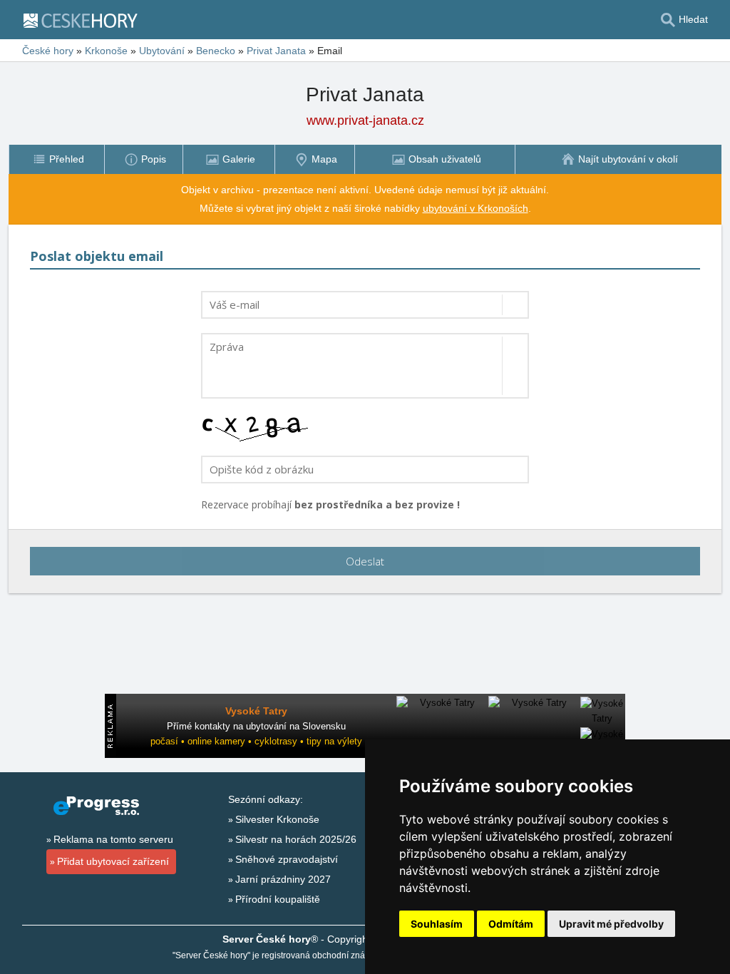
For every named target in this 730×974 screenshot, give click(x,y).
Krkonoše (106, 50)
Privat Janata (276, 50)
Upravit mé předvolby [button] (611, 924)
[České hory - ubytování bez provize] (86, 20)
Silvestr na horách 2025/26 (295, 839)
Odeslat (365, 561)
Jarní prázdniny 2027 (283, 879)
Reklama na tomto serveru (113, 839)
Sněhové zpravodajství (286, 859)
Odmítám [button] (510, 924)
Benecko (215, 50)
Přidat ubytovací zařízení (113, 861)
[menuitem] (56, 159)
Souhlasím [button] (437, 924)
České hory (47, 50)
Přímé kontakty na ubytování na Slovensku (256, 726)
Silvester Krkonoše (277, 819)
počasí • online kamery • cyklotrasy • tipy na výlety (256, 741)
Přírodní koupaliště (277, 899)
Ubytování (162, 50)
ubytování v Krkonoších (475, 208)
